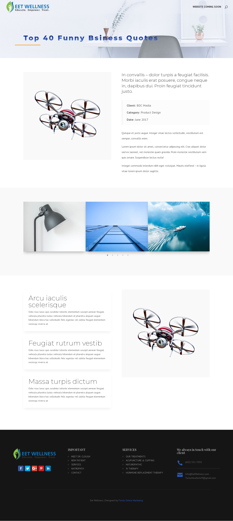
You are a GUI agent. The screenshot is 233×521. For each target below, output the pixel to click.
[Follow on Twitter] (27, 468)
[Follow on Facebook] (21, 468)
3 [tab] (117, 255)
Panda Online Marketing (131, 500)
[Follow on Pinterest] (41, 468)
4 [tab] (123, 255)
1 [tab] (107, 255)
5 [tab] (128, 255)
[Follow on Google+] (34, 468)
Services (76, 464)
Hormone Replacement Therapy (144, 472)
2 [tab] (112, 255)
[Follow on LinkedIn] (48, 468)
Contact (76, 472)
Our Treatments (135, 456)
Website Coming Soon (207, 7)
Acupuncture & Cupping (140, 460)
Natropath (77, 468)
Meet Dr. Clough (80, 456)
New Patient (78, 460)
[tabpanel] (54, 226)
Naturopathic (134, 464)
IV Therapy (132, 468)
